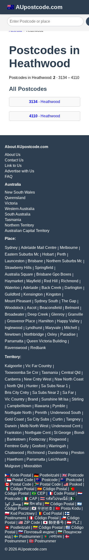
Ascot (31, 308)
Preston (77, 453)
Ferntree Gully (17, 446)
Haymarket (14, 281)
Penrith (41, 413)
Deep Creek (38, 314)
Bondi (79, 433)
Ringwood (57, 439)
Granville (75, 314)
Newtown (13, 334)
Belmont (72, 308)
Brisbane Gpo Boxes (53, 274)
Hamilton (46, 321)
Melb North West (34, 426)
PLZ (76, 522)
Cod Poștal (52, 513)
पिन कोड (36, 504)
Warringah (57, 446)
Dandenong (58, 453)
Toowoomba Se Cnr (21, 372)
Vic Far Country (38, 366)
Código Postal (22, 489)
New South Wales (20, 192)
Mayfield (33, 281)
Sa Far (68, 392)
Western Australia (19, 209)
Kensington (33, 294)
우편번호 (44, 508)
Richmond (69, 281)
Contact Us (14, 160)
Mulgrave (12, 466)
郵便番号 (56, 522)
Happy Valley (68, 321)
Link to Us (13, 166)
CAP (33, 499)
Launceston (14, 261)
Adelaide (30, 288)
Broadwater (14, 314)
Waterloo (12, 288)
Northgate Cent (38, 433)
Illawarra (42, 406)
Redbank (38, 348)
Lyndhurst (34, 328)
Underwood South (65, 413)
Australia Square (19, 274)
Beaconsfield (51, 308)
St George (62, 433)
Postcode (76, 475)
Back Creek (51, 288)
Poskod (75, 484)
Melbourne (69, 248)
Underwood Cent (66, 426)
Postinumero (15, 518)
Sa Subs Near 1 (54, 386)
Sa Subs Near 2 (45, 392)
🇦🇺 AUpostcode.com (34, 7)
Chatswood (14, 453)
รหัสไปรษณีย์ (57, 499)
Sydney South (46, 301)
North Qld (15, 386)
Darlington (73, 288)
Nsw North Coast (69, 379)
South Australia (17, 214)
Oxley (52, 334)
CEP (41, 493)
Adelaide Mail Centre (38, 248)
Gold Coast (14, 419)
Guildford (12, 294)
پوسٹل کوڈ (13, 504)
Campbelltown (19, 406)
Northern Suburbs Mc (64, 261)
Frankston (13, 433)
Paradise (67, 334)
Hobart (48, 254)
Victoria (11, 203)
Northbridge (34, 334)
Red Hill (51, 281)
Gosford (38, 446)
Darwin (11, 426)
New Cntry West (37, 379)
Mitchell (70, 328)
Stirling (78, 399)
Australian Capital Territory (27, 231)
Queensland (15, 198)
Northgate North (18, 413)
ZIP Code (32, 522)
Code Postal (64, 493)
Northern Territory (19, 225)
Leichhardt (57, 459)
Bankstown (16, 439)
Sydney (11, 248)
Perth (61, 254)
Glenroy (58, 314)
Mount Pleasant (18, 301)
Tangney (73, 419)
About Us (12, 155)
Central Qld (70, 372)
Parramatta (14, 341)
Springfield (44, 268)
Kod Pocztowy (22, 513)
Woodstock (14, 308)
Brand (33, 399)
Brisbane (35, 261)
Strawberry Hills (18, 268)
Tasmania (13, 220)
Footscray (37, 439)
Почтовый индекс (39, 532)
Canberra (13, 379)
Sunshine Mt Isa (54, 399)
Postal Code (22, 480)
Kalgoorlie (13, 366)
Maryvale (53, 328)
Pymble (58, 406)
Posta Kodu (71, 508)
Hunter (32, 386)
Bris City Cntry (17, 392)
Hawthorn (15, 459)
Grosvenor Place (21, 321)
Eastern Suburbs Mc (22, 254)
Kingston (53, 294)
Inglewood (13, 328)
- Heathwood (44, 102)
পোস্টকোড (55, 536)
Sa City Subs (38, 419)
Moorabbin (33, 466)
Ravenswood (16, 348)
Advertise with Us (19, 171)
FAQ (8, 177)
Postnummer (30, 536)
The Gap (68, 301)
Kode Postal (20, 475)
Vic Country (14, 399)
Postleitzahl (49, 475)
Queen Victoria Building (47, 341)
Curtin (57, 419)
